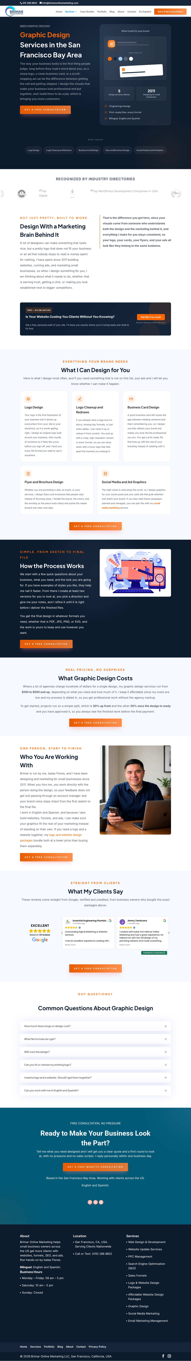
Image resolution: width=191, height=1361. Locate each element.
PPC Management (140, 1256)
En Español (145, 12)
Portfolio (102, 12)
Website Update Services (145, 1249)
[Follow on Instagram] (101, 1202)
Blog (112, 12)
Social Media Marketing (143, 1313)
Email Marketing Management (148, 1320)
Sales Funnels (137, 1275)
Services (69, 12)
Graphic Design (138, 1306)
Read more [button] (70, 945)
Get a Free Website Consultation (95, 1167)
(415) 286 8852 (102, 1253)
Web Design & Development (147, 1242)
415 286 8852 (30, 3)
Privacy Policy (97, 1346)
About (121, 12)
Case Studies (87, 12)
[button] (169, 933)
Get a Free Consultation (170, 11)
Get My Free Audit (151, 317)
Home (59, 12)
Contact (131, 12)
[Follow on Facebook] (90, 1202)
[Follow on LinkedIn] (95, 1202)
